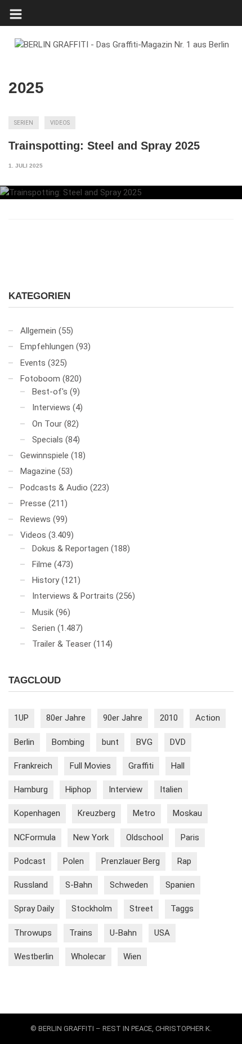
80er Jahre (66, 718)
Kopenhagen (37, 813)
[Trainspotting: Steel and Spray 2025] (121, 192)
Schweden (129, 885)
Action (207, 718)
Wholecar (88, 956)
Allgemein (38, 331)
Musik (42, 612)
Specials (47, 440)
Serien (23, 123)
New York (91, 837)
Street (141, 908)
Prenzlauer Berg (130, 861)
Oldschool (144, 837)
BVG (144, 742)
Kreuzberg (96, 813)
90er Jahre (122, 718)
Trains (80, 933)
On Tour (47, 424)
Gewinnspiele (44, 455)
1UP (21, 718)
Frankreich (33, 766)
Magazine (38, 471)
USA (162, 933)
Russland (31, 885)
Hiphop (78, 789)
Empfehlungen (47, 346)
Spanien (180, 885)
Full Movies (90, 766)
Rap (184, 861)
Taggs (182, 908)
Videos (60, 123)
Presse (33, 503)
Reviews (35, 519)
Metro (144, 813)
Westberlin (33, 956)
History (45, 580)
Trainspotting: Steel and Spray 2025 (104, 145)
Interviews (51, 407)
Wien (132, 956)
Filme (42, 564)
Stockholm (91, 908)
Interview (125, 789)
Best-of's (50, 392)
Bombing (68, 742)
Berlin (24, 742)
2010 (169, 718)
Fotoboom (40, 379)
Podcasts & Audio (54, 487)
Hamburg (31, 789)
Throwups (33, 933)
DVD (178, 742)
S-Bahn (78, 885)
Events (33, 363)
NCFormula (35, 837)
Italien (171, 789)
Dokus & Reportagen (70, 548)
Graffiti (141, 766)
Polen (73, 861)
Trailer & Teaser (61, 644)
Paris (190, 837)
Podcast (30, 861)
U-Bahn (123, 933)
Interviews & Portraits (73, 596)
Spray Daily (34, 908)
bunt (110, 742)
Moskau (187, 813)
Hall (178, 766)
